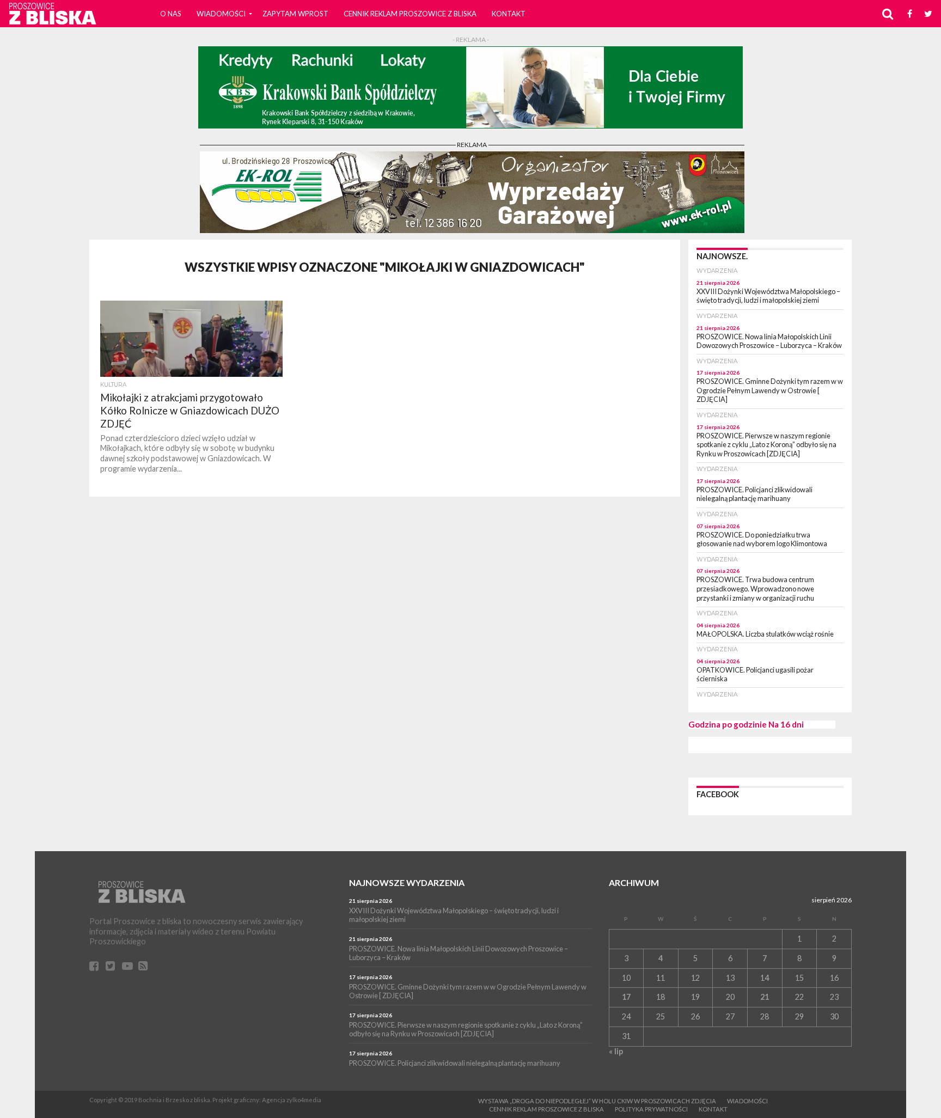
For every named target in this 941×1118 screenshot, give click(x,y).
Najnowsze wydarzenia (407, 882)
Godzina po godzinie (727, 724)
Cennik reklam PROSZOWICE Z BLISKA (410, 13)
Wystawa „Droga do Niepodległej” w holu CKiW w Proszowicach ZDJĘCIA (597, 1100)
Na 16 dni (786, 724)
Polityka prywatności (651, 1109)
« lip (616, 1051)
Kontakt (509, 13)
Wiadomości (221, 13)
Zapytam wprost (295, 13)
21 (764, 996)
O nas (170, 13)
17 (626, 996)
